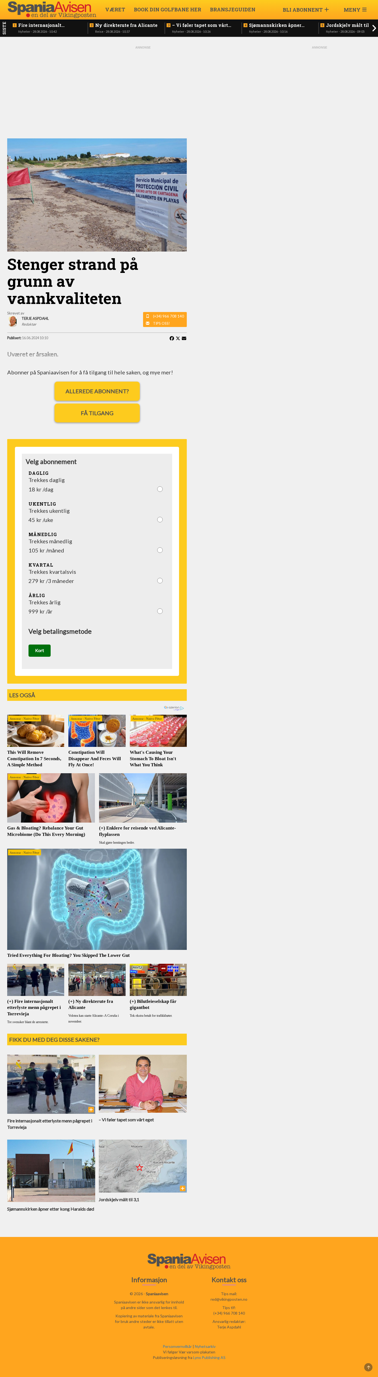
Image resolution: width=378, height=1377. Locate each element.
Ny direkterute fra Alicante (126, 25)
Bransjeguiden (232, 9)
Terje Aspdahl (229, 1327)
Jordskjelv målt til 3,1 (351, 25)
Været (115, 9)
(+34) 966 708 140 (168, 316)
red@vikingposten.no (229, 1299)
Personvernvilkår (177, 1346)
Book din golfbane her (167, 9)
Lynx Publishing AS (209, 1357)
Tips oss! (161, 323)
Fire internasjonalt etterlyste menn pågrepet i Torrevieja (48, 25)
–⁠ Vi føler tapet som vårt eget (200, 25)
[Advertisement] (142, 91)
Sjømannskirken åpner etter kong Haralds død (275, 25)
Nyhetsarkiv (205, 1346)
